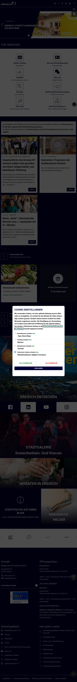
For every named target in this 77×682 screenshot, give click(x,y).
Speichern (38, 368)
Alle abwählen (51, 363)
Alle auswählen (25, 363)
